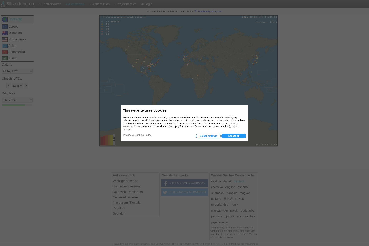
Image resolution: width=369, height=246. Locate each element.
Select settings (208, 135)
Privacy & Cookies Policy (137, 134)
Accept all (234, 135)
